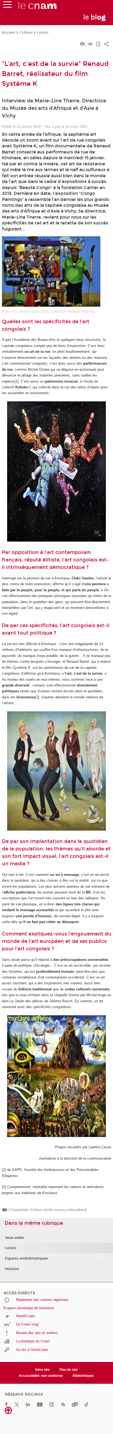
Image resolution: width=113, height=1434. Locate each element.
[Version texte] (90, 44)
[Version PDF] (98, 44)
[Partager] (106, 44)
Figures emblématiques (26, 1258)
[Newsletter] (75, 1404)
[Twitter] (16, 1404)
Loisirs (43, 32)
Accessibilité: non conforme (41, 1376)
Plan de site (69, 1370)
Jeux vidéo (14, 1238)
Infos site (42, 1370)
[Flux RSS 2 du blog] (63, 1404)
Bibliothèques (83, 1376)
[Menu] (7, 5)
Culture (26, 32)
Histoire (12, 1269)
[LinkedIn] (28, 1404)
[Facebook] (6, 1404)
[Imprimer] (82, 44)
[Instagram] (51, 1404)
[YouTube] (40, 1404)
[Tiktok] (86, 1404)
